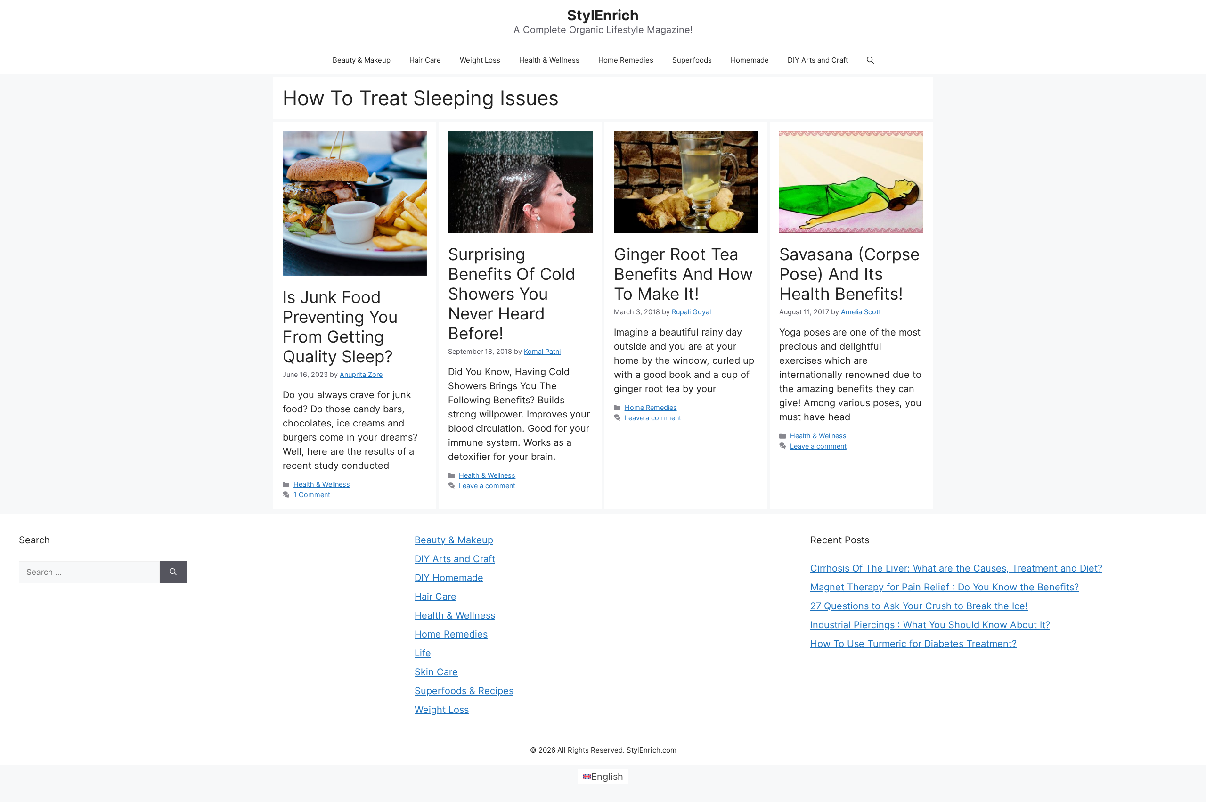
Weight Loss (480, 60)
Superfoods (692, 60)
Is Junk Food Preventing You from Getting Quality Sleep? (340, 326)
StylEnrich (603, 15)
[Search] (173, 572)
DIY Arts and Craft (818, 60)
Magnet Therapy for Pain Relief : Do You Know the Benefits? (944, 587)
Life (423, 653)
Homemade (750, 60)
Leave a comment (487, 486)
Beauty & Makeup (362, 60)
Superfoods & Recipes (464, 690)
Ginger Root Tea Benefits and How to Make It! (683, 273)
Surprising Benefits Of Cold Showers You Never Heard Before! (512, 293)
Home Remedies (625, 60)
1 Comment (311, 495)
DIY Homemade (449, 577)
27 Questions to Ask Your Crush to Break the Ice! (919, 606)
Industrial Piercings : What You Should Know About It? (930, 624)
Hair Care (425, 60)
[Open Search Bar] (870, 60)
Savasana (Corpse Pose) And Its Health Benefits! (849, 273)
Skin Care (436, 672)
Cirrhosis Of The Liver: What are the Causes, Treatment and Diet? (956, 568)
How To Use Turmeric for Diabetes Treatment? (913, 643)
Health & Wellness (549, 60)
